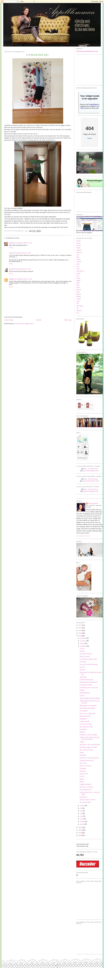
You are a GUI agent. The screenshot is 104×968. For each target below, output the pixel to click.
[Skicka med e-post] (32, 231)
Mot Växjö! (83, 662)
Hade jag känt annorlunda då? (88, 682)
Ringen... (82, 781)
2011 (80, 830)
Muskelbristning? (85, 693)
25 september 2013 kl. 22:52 (22, 253)
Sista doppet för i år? (86, 789)
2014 (80, 633)
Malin (78, 282)
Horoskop (79, 252)
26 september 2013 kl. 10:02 (23, 279)
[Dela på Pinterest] (40, 231)
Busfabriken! (83, 797)
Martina (78, 294)
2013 (80, 636)
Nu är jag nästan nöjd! (86, 726)
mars (81, 819)
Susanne (12, 243)
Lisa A (78, 278)
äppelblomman (93, 503)
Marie (78, 292)
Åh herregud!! (84, 711)
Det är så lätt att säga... (87, 750)
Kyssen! (82, 695)
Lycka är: (82, 667)
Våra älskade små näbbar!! (87, 708)
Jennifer (78, 262)
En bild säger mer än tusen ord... (89, 687)
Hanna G (79, 250)
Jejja (77, 257)
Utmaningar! (83, 677)
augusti (82, 805)
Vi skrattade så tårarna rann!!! (88, 659)
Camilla (78, 241)
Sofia (77, 301)
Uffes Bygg (79, 306)
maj (81, 813)
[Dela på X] (36, 231)
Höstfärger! (83, 768)
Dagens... (82, 779)
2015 (80, 630)
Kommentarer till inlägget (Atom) (23, 323)
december (83, 638)
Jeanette (11, 279)
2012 (80, 827)
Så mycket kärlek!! (85, 802)
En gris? (82, 648)
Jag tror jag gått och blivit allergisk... (90, 698)
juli (81, 808)
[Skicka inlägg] (30, 230)
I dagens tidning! (84, 721)
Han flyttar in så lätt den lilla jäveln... (90, 744)
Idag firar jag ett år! (85, 716)
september (83, 646)
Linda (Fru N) (80, 271)
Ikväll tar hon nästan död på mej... (90, 758)
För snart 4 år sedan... (86, 724)
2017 (80, 625)
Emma (78, 243)
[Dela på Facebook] (38, 231)
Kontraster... (83, 771)
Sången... (82, 742)
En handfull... (83, 729)
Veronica (78, 310)
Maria (78, 285)
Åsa (77, 313)
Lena (77, 266)
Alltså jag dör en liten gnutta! (88, 705)
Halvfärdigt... (83, 755)
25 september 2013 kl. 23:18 (22, 269)
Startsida (38, 320)
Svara (11, 247)
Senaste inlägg (8, 320)
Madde (78, 280)
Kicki (77, 264)
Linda (78, 268)
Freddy (78, 248)
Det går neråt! (84, 774)
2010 (80, 833)
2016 (80, 628)
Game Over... (84, 763)
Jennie (78, 259)
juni (81, 811)
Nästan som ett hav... (86, 766)
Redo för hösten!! (85, 656)
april (81, 816)
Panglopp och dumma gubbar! (88, 734)
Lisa (77, 275)
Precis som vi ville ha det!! (87, 713)
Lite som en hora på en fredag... (89, 664)
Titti (77, 303)
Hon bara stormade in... (86, 654)
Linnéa (11, 269)
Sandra (78, 299)
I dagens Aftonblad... (86, 784)
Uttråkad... (83, 732)
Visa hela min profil (83, 535)
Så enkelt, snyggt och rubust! (88, 747)
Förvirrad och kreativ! (86, 685)
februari (82, 821)
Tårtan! (82, 752)
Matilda (78, 296)
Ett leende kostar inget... (87, 679)
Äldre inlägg (67, 320)
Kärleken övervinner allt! (87, 760)
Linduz (11, 253)
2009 (80, 835)
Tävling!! (82, 651)
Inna (77, 255)
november (83, 641)
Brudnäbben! (83, 719)
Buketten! (82, 669)
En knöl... (82, 776)
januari (82, 824)
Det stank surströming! (86, 787)
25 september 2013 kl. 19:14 (23, 243)
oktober (82, 643)
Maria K (78, 289)
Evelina (78, 245)
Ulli (77, 308)
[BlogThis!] (34, 231)
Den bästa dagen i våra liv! (87, 799)
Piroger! (82, 690)
